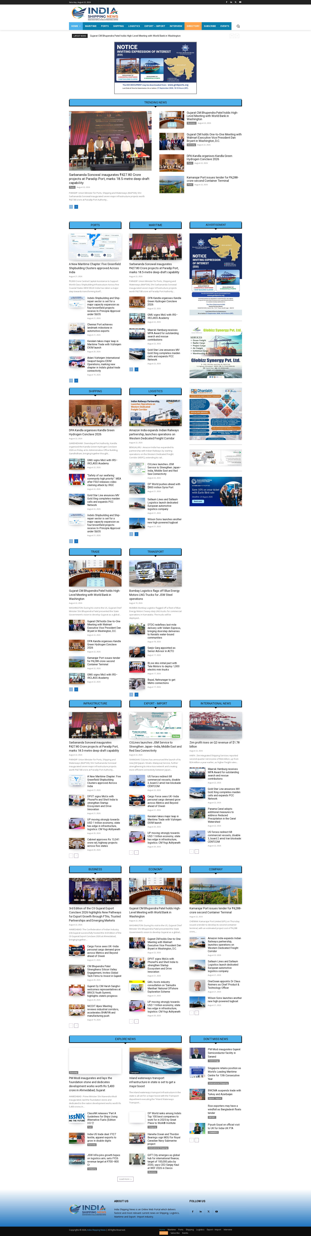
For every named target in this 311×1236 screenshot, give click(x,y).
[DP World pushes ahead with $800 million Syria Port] (137, 488)
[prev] (232, 36)
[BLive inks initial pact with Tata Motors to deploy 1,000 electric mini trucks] (137, 667)
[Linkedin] (231, 2)
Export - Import (155, 703)
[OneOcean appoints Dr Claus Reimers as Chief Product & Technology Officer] (197, 985)
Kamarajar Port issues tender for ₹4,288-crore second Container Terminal (213, 179)
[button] (238, 26)
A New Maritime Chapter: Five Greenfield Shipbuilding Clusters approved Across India (95, 268)
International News (216, 703)
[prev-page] (71, 207)
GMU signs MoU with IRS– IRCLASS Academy (163, 316)
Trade (95, 551)
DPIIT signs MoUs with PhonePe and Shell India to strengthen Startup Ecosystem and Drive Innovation (102, 803)
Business (192, 123)
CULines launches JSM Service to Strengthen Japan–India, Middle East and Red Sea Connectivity (164, 469)
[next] (237, 36)
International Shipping (158, 1148)
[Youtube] (240, 2)
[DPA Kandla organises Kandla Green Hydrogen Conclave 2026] (171, 163)
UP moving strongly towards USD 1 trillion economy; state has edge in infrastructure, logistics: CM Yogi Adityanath (103, 824)
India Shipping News (96, 1230)
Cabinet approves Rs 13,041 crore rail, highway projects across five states (103, 842)
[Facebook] (227, 2)
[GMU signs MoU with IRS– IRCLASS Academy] (137, 318)
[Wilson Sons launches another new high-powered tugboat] (137, 523)
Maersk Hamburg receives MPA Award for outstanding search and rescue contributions (163, 334)
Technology (214, 1061)
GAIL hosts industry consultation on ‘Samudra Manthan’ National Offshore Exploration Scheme (163, 986)
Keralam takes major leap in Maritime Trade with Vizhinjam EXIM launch (104, 344)
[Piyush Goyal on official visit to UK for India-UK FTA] (197, 1128)
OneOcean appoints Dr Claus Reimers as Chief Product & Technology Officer (224, 984)
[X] (235, 2)
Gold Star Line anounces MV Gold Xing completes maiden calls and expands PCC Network (164, 354)
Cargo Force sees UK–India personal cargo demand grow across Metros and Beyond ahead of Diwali (164, 801)
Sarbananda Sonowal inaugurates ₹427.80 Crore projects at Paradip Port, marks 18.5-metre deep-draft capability (109, 179)
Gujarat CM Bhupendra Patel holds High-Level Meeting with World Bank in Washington (212, 116)
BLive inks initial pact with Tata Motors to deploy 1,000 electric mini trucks (163, 666)
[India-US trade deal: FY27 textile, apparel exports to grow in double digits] (77, 1138)
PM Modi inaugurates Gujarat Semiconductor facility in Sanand (224, 1053)
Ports (72, 187)
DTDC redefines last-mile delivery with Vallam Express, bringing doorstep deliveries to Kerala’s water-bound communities (164, 631)
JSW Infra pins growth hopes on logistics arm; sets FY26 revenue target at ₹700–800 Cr (103, 1160)
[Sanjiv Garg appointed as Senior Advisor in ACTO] (137, 651)
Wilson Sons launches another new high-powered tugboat (165, 521)
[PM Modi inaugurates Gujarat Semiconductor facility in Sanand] (197, 1053)
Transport (155, 551)
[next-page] (76, 207)
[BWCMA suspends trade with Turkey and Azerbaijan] (197, 1094)
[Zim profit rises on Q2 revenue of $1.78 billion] (216, 725)
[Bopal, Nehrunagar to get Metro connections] (137, 683)
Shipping (95, 391)
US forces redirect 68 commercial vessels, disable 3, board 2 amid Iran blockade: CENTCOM (164, 781)
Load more (124, 1179)
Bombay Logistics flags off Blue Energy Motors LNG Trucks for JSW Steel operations (154, 595)
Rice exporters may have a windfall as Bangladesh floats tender (224, 1109)
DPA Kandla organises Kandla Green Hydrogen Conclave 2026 (209, 157)
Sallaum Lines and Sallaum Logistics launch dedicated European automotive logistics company (163, 504)
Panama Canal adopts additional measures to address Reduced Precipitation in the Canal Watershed (222, 815)
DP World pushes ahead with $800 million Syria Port (164, 486)
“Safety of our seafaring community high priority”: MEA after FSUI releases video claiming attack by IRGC (104, 480)
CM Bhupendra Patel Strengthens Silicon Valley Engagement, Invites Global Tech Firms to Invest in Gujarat (104, 971)
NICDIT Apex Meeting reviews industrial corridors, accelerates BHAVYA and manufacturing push (103, 1011)
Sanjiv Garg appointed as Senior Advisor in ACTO (161, 649)
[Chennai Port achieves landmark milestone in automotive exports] (77, 328)
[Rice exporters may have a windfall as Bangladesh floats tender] (197, 1109)
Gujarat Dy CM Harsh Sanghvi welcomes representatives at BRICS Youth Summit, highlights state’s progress (104, 991)
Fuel (90, 1127)
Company (216, 869)
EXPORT (212, 1117)
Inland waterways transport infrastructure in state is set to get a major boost (152, 1082)
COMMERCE (213, 1132)
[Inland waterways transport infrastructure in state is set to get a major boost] (155, 1061)
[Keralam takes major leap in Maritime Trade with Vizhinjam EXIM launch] (77, 345)
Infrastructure (95, 703)
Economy (191, 145)
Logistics (156, 391)
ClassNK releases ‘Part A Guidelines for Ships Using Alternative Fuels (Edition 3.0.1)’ (102, 1118)
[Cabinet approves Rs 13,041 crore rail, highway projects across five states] (77, 843)
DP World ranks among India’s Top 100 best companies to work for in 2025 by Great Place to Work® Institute (164, 1118)
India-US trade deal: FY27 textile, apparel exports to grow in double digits (101, 1137)
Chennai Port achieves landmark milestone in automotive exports (100, 327)
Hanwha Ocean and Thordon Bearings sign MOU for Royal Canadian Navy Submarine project (164, 1139)
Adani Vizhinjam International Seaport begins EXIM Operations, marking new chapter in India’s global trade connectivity (103, 364)
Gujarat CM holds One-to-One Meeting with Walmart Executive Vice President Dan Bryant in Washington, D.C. (147, 35)
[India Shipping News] (95, 13)
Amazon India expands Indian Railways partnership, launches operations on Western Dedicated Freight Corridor (154, 434)
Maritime (155, 225)
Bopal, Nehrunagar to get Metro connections (161, 681)
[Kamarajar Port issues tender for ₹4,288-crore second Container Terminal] (171, 184)
